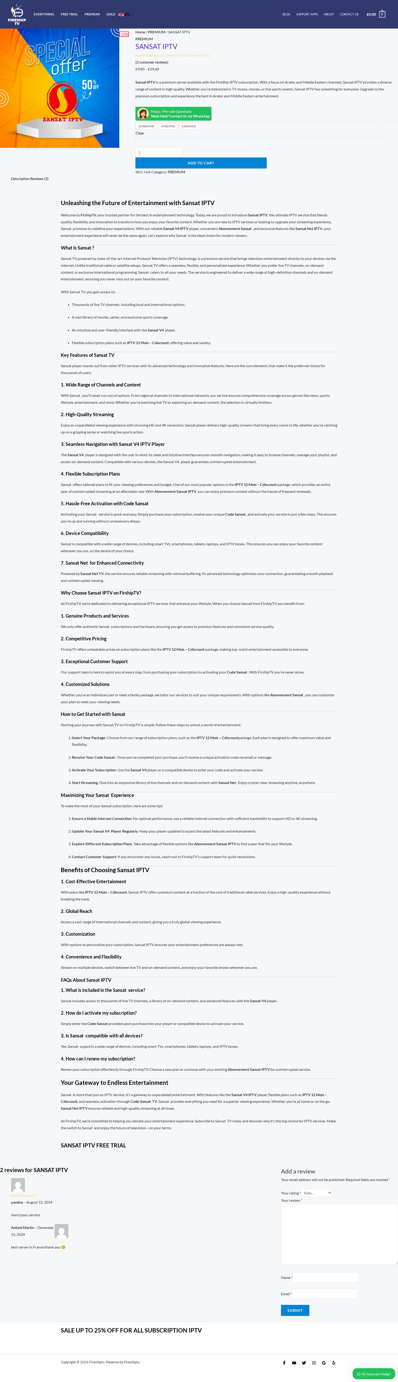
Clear (140, 133)
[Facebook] (284, 1363)
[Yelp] (334, 1363)
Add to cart (201, 163)
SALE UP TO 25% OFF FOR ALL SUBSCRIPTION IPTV (131, 1330)
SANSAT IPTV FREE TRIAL (93, 1145)
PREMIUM (156, 32)
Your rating (291, 1193)
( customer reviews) (151, 62)
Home (140, 32)
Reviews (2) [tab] (39, 178)
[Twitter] (304, 1363)
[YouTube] (294, 1363)
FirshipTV (88, 215)
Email (286, 1294)
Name (287, 1277)
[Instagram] (314, 1363)
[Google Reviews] (324, 1363)
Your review (291, 1200)
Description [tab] (20, 178)
